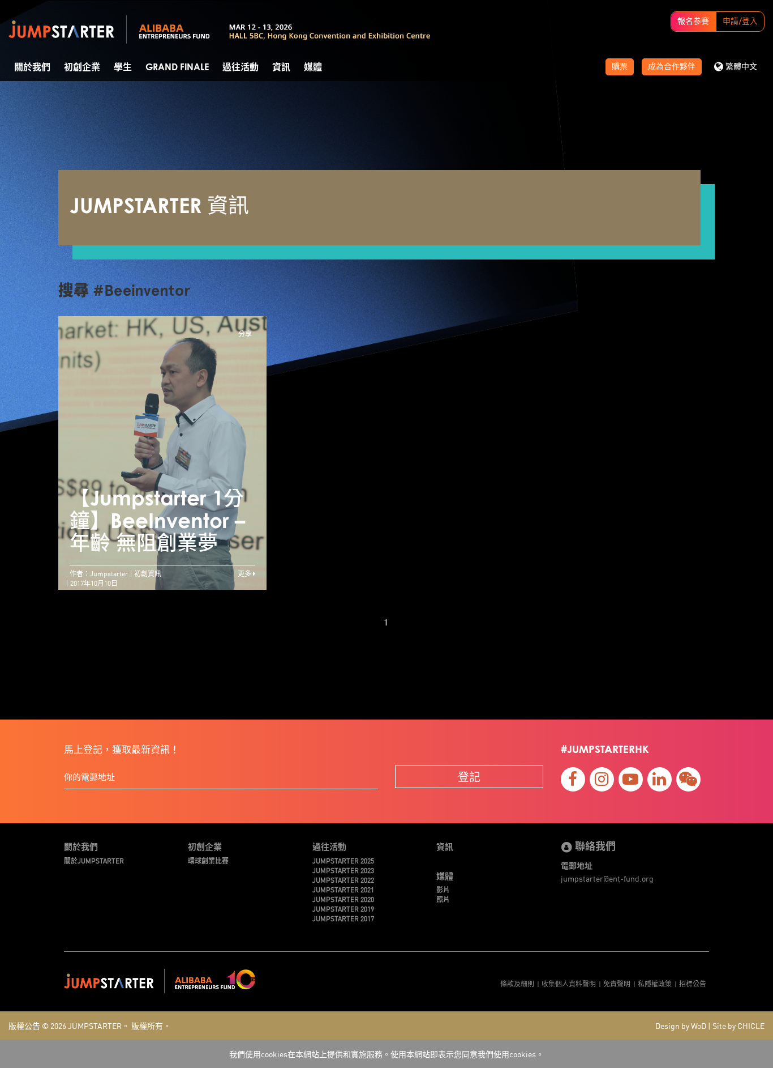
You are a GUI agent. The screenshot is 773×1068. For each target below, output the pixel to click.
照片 (443, 899)
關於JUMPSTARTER (94, 860)
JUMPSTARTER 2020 (343, 899)
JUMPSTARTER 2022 (343, 879)
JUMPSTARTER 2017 (343, 918)
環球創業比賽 (208, 860)
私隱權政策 (655, 983)
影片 (443, 889)
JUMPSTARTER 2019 (343, 908)
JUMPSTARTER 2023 (343, 870)
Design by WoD (680, 1025)
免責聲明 (616, 983)
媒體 (313, 67)
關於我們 (32, 67)
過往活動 (240, 67)
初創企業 (82, 67)
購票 (620, 67)
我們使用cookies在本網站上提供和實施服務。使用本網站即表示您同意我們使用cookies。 (386, 1054)
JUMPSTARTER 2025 (343, 860)
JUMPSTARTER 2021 (343, 889)
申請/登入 (740, 21)
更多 (245, 573)
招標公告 (692, 983)
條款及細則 (517, 983)
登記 (469, 776)
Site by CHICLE (738, 1025)
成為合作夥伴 (671, 67)
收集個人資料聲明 (569, 983)
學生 (123, 67)
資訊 (281, 67)
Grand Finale (177, 67)
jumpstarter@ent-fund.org (607, 878)
